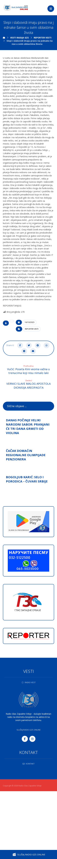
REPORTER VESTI (31, 329)
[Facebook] (25, 739)
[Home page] (4, 37)
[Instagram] (32, 739)
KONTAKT (30, 763)
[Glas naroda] (16, 7)
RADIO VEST (30, 682)
